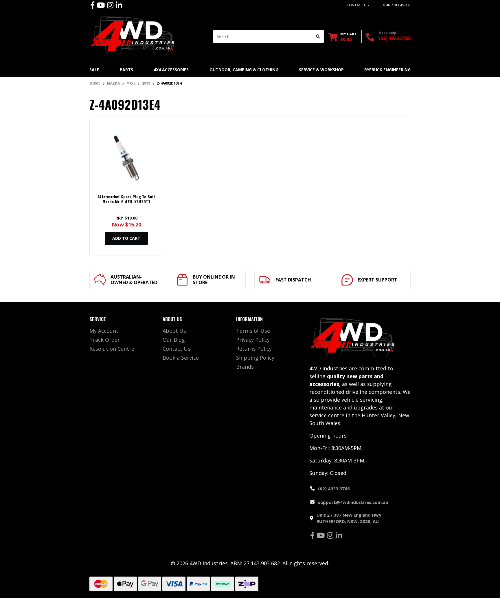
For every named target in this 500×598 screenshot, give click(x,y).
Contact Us (176, 348)
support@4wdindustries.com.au (353, 502)
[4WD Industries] (132, 35)
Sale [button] (94, 69)
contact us (358, 5)
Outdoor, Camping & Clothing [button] (243, 69)
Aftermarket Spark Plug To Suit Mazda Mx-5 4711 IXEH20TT (126, 198)
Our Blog (174, 339)
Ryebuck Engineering (387, 69)
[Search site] (318, 36)
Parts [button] (126, 69)
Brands (245, 366)
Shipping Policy (255, 357)
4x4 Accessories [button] (171, 69)
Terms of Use (253, 330)
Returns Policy (254, 348)
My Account (103, 330)
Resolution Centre (111, 348)
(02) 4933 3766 (395, 38)
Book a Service (181, 357)
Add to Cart (126, 238)
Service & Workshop (321, 69)
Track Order (104, 339)
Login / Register (395, 5)
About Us (174, 330)
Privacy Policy (253, 339)
